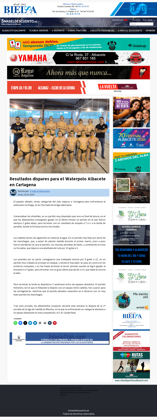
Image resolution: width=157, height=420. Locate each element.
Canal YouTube (77, 30)
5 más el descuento (130, 30)
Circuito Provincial (102, 30)
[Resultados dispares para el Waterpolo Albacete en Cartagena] (19, 24)
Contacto (136, 20)
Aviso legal (147, 20)
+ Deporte (58, 30)
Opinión (150, 30)
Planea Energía (38, 30)
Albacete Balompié (14, 30)
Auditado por (117, 20)
